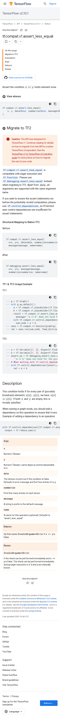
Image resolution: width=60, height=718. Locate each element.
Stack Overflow (9, 675)
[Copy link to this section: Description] (25, 384)
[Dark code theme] (50, 103)
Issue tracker (8, 665)
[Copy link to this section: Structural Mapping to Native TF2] (43, 222)
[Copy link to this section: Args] (12, 441)
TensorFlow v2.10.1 (15, 13)
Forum (5, 636)
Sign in (52, 3)
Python (48, 24)
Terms (5, 696)
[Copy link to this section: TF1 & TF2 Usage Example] (35, 284)
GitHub (5, 641)
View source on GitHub (21, 77)
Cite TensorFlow (10, 685)
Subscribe (49, 703)
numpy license (34, 611)
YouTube (6, 651)
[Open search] (45, 4)
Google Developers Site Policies (34, 605)
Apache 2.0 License (48, 601)
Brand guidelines (10, 680)
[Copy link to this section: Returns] (15, 527)
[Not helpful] (26, 30)
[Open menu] (5, 3)
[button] (30, 96)
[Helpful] (21, 30)
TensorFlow (7, 24)
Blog (4, 632)
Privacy (15, 696)
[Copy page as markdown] (16, 41)
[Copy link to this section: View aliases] (24, 96)
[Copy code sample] (55, 103)
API (18, 24)
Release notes (9, 670)
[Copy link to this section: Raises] (14, 546)
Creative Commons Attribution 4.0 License (37, 598)
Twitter (6, 646)
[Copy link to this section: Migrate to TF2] (34, 128)
